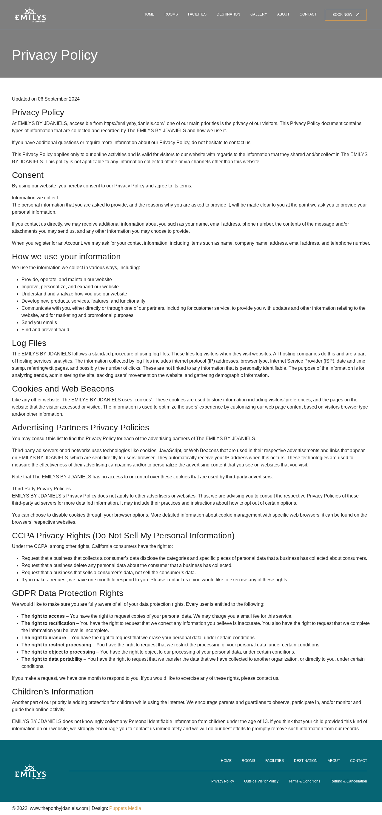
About (283, 14)
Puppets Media (125, 808)
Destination (228, 14)
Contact (308, 14)
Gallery (258, 14)
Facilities (197, 14)
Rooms (171, 14)
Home (149, 14)
